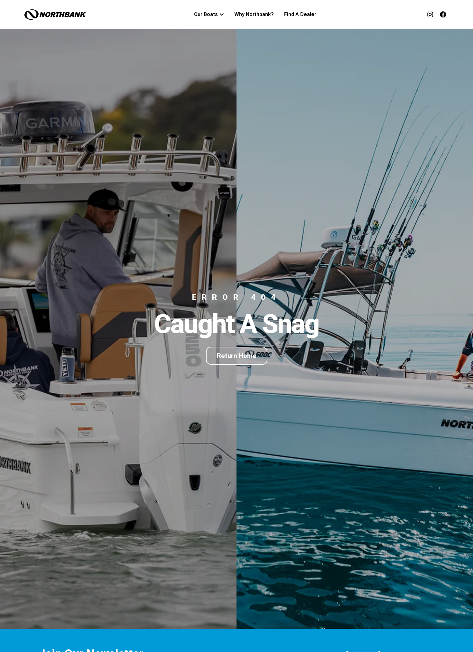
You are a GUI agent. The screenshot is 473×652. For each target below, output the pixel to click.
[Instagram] (430, 14)
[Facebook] (443, 14)
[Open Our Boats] (221, 14)
